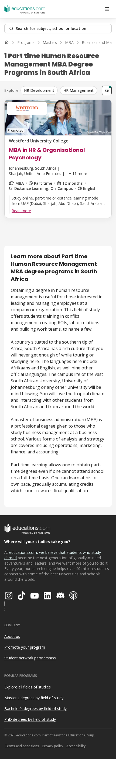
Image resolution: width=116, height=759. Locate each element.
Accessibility (76, 746)
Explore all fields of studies (27, 687)
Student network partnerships (30, 657)
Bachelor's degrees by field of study (35, 708)
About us (12, 636)
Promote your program (24, 647)
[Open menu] (107, 9)
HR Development (39, 90)
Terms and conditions (22, 746)
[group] (60, 90)
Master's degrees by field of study (33, 697)
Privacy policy (52, 746)
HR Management (78, 90)
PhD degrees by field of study (30, 719)
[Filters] (107, 90)
